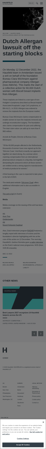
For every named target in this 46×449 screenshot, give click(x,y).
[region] (23, 434)
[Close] (43, 422)
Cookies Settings (23, 438)
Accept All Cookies (23, 445)
